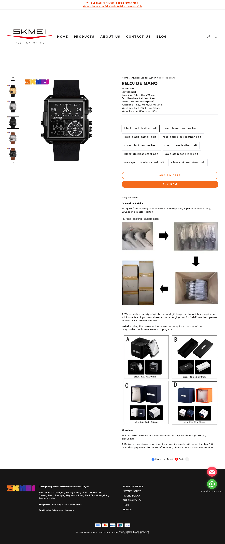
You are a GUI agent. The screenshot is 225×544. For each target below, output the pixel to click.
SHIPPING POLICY (132, 500)
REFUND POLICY (131, 495)
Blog (161, 36)
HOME (126, 505)
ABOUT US (110, 36)
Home (62, 36)
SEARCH (127, 509)
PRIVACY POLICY (132, 491)
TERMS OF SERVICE (133, 486)
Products (84, 36)
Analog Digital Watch (143, 78)
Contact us (138, 36)
